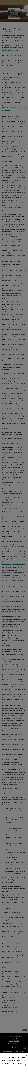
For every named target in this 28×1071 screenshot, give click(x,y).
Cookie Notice (22, 1065)
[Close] (26, 1055)
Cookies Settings (14, 1068)
